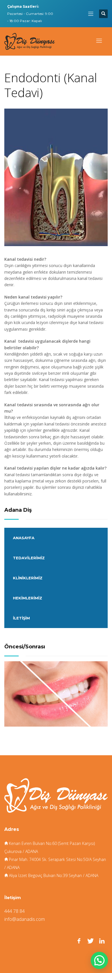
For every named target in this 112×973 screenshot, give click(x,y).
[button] (99, 960)
